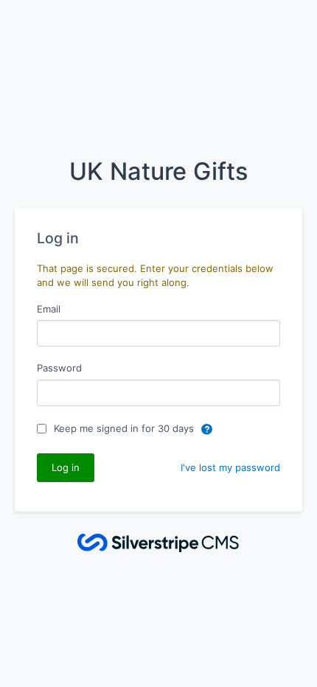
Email (48, 309)
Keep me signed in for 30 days (125, 428)
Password (59, 368)
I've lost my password (230, 467)
